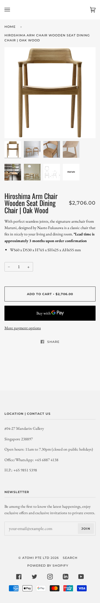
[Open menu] (12, 9)
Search (70, 558)
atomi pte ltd (35, 558)
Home (10, 27)
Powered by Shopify (47, 565)
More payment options (22, 327)
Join (85, 529)
